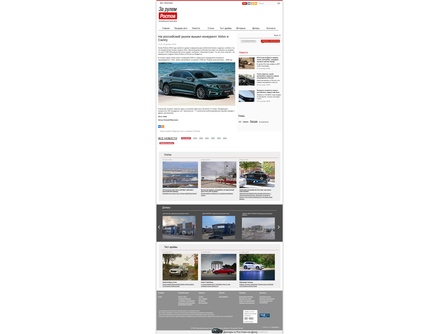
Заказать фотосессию (246, 303)
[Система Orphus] (250, 322)
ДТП (240, 122)
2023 (219, 138)
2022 (213, 138)
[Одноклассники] (162, 126)
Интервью (240, 28)
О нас (160, 297)
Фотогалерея (203, 303)
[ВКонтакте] (159, 126)
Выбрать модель (167, 143)
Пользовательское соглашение (265, 301)
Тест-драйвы (226, 28)
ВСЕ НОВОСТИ (167, 138)
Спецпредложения (184, 299)
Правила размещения (266, 299)
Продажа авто (180, 28)
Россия (253, 121)
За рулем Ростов (263, 121)
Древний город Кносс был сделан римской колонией (180, 193)
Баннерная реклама (246, 297)
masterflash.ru (275, 327)
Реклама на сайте (245, 299)
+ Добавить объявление (186, 301)
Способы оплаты (265, 297)
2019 (195, 138)
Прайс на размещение (246, 301)
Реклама (242, 293)
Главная (166, 28)
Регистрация (169, 3)
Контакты (271, 28)
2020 (201, 138)
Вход (161, 3)
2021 (207, 138)
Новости (196, 28)
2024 (225, 138)
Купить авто (182, 297)
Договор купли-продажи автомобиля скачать (186, 303)
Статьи (211, 28)
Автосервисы (223, 297)
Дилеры (256, 28)
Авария (245, 122)
